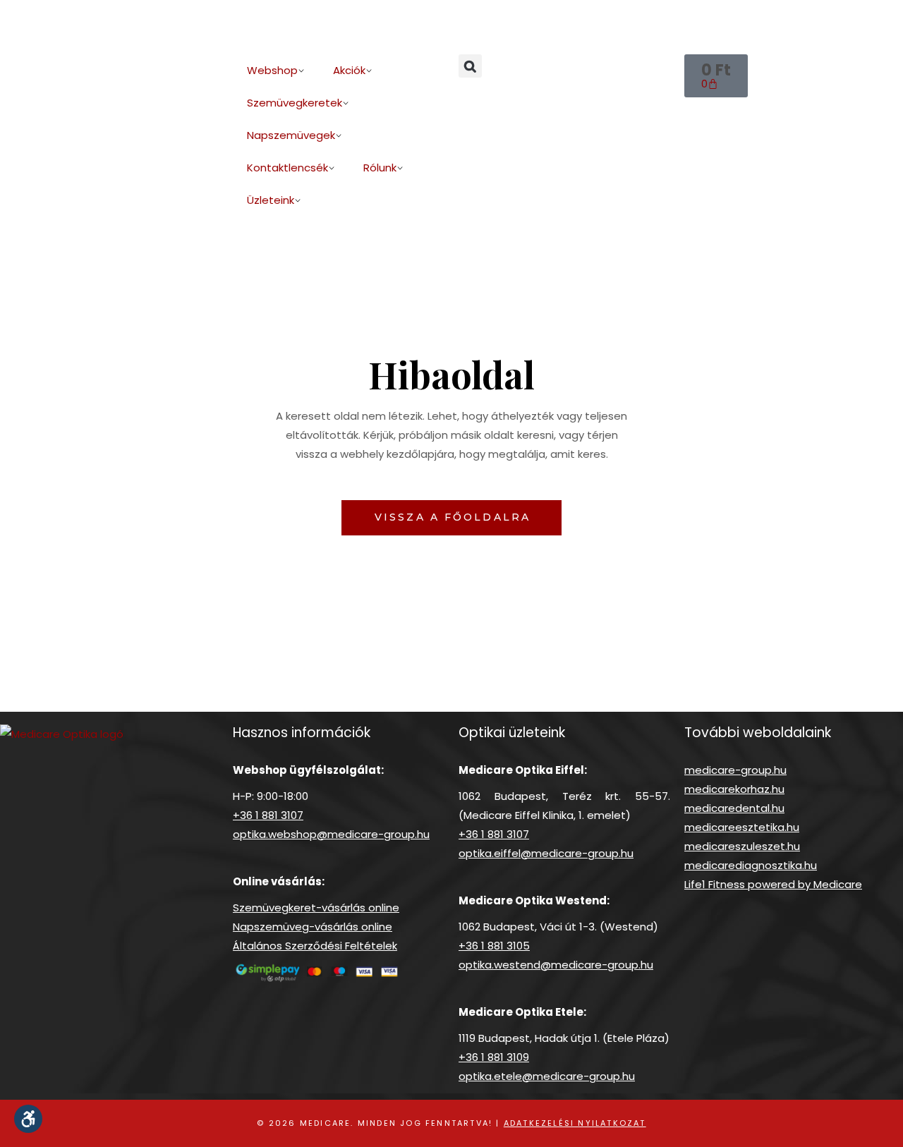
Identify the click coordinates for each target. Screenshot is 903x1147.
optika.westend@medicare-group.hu (556, 964)
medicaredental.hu (734, 808)
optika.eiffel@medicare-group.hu (546, 853)
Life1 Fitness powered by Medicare (773, 884)
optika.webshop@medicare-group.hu (331, 834)
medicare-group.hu (735, 770)
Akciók (349, 70)
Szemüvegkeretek (294, 102)
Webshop (272, 70)
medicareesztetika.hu (741, 827)
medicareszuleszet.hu (742, 846)
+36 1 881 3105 (494, 945)
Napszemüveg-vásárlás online (312, 926)
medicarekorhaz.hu (734, 789)
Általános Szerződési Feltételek (315, 945)
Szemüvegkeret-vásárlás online (316, 907)
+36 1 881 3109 (494, 1057)
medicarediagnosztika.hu (750, 865)
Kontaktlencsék (287, 167)
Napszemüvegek (291, 135)
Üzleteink (270, 200)
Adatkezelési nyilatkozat (575, 1123)
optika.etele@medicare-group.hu (547, 1076)
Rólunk (379, 167)
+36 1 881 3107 (268, 815)
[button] (470, 66)
